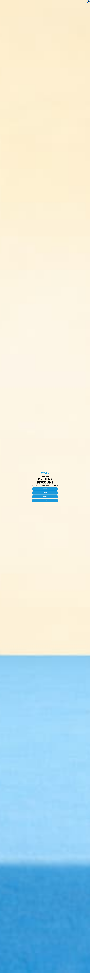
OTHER (45, 500)
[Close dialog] (88, 2)
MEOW (45, 493)
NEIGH (45, 496)
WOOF (45, 489)
